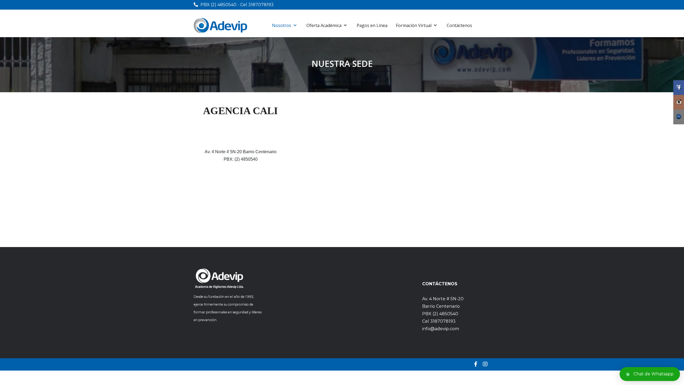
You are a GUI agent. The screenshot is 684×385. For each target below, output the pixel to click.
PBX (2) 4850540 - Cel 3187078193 (237, 4)
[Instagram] (485, 364)
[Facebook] (475, 364)
